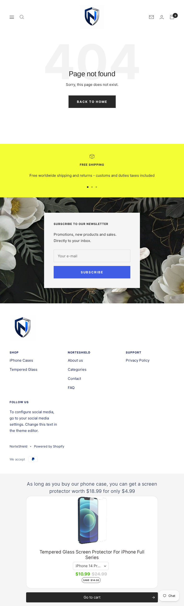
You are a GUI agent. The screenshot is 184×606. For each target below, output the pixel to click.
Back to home (92, 102)
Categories (77, 369)
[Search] (22, 17)
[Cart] (172, 17)
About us (75, 360)
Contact (74, 378)
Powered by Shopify (49, 446)
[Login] (162, 17)
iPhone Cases (21, 360)
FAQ (71, 387)
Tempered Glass (23, 369)
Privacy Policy (138, 360)
